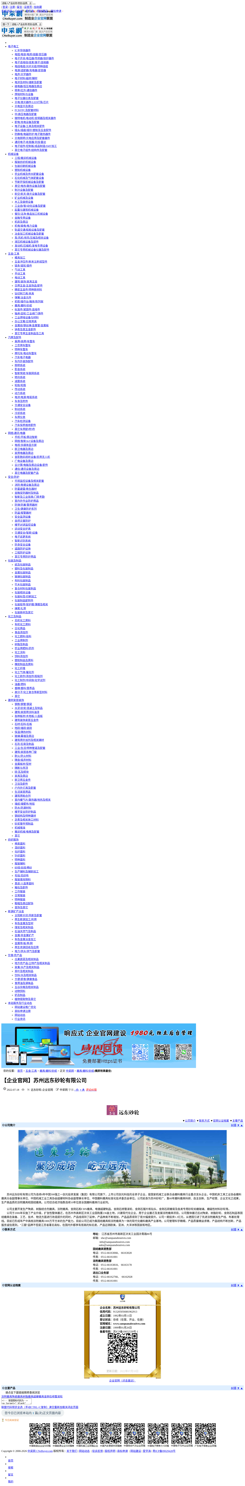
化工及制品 (14, 616)
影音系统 (20, 369)
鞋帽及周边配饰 (24, 903)
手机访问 (6, 11)
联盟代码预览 (9, 1407)
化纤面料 (20, 851)
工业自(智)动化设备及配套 (30, 205)
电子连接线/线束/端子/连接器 (32, 62)
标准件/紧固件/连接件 (27, 309)
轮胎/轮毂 (20, 385)
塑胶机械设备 (23, 170)
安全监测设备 (23, 516)
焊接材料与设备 (24, 94)
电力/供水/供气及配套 (27, 951)
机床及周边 (21, 221)
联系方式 (204, 1120)
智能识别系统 (23, 540)
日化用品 (20, 628)
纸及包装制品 (23, 564)
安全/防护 (13, 477)
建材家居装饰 (16, 700)
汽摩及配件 (14, 337)
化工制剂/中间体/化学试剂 (30, 680)
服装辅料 (20, 863)
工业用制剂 (21, 640)
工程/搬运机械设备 (26, 158)
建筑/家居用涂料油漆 (27, 712)
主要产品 (237, 1120)
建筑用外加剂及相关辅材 (29, 740)
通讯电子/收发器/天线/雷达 (30, 142)
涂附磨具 (6, 1396)
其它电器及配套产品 (27, 473)
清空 (51, 1407)
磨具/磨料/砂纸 (23, 305)
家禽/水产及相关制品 (27, 967)
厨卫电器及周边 (24, 449)
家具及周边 (21, 775)
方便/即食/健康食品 (26, 979)
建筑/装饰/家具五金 (26, 281)
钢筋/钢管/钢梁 (23, 704)
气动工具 (20, 269)
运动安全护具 (23, 528)
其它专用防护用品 (25, 556)
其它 (17, 696)
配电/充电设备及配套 (27, 122)
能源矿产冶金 (16, 911)
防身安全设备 (23, 544)
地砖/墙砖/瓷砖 (23, 728)
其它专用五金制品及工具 (29, 333)
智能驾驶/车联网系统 (27, 373)
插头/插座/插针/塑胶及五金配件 (33, 130)
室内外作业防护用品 (27, 500)
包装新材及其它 (24, 612)
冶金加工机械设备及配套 (29, 233)
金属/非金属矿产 (24, 935)
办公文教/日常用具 (26, 321)
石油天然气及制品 (25, 931)
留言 (19, 7)
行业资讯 (20, 1019)
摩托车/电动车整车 (26, 353)
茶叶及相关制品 (24, 971)
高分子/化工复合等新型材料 (31, 692)
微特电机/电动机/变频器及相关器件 (35, 118)
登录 (5, 7)
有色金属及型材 (24, 923)
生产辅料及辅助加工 (27, 871)
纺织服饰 (13, 839)
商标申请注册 (23, 1011)
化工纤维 (20, 668)
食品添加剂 (21, 632)
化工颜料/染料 (23, 636)
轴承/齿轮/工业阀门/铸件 (29, 313)
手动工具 (20, 273)
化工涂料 (20, 652)
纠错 (233, 1125)
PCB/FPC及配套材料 (27, 110)
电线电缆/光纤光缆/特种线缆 (31, 66)
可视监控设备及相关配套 (29, 480)
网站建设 (42, 11)
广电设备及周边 (24, 461)
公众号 (19, 11)
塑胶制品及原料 (24, 660)
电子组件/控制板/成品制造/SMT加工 (36, 146)
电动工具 (20, 277)
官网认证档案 (221, 1120)
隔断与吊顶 (21, 768)
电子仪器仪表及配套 (27, 98)
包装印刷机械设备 (25, 166)
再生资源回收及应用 (27, 947)
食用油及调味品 (24, 983)
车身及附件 (21, 401)
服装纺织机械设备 (25, 162)
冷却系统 (20, 413)
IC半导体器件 (23, 50)
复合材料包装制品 (25, 588)
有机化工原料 (23, 624)
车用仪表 (20, 417)
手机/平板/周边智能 (26, 437)
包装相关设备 (23, 592)
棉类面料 (20, 843)
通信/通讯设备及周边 (27, 469)
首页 (20, 1070)
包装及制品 (14, 560)
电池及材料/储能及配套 (28, 82)
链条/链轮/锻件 (23, 265)
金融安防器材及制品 (27, 492)
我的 (10, 1481)
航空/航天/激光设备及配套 (30, 193)
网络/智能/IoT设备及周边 (29, 441)
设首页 (28, 7)
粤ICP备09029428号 (164, 1451)
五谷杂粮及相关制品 (27, 987)
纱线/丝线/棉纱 (23, 867)
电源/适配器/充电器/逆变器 (30, 70)
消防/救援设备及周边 (27, 484)
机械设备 (13, 154)
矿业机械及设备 (24, 197)
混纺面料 (20, 847)
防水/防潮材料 (23, 807)
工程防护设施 (23, 552)
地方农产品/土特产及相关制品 (32, 963)
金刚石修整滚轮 (53, 1396)
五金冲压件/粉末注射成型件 (31, 261)
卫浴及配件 (21, 783)
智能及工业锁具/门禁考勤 (30, 496)
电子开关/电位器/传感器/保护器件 (34, 58)
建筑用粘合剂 (23, 795)
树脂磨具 (28, 1396)
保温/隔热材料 (23, 732)
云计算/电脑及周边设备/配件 (31, 465)
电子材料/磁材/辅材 (26, 78)
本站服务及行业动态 (20, 1003)
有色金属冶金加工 (25, 939)
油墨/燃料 (20, 684)
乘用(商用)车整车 (25, 341)
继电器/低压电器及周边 (28, 86)
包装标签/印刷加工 (26, 596)
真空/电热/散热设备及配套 (30, 186)
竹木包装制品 (23, 584)
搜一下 (6, 24)
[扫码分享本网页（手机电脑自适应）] (122, 1348)
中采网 (70, 1070)
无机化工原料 (23, 620)
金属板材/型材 (23, 764)
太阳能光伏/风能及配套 (28, 915)
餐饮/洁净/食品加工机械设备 (31, 213)
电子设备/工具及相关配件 (30, 126)
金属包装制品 (23, 572)
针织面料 (20, 855)
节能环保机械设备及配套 (29, 182)
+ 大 (82, 1089)
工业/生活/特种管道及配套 (30, 748)
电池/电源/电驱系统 (26, 397)
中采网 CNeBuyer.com (40, 1451)
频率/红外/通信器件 (26, 90)
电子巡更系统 (23, 536)
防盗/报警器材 (23, 512)
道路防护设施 (23, 548)
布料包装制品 (23, 580)
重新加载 (59, 1407)
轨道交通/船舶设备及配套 (30, 229)
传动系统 (20, 389)
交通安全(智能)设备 (26, 532)
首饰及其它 (21, 907)
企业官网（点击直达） (122, 1380)
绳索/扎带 (20, 608)
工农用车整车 (23, 345)
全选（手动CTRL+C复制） (33, 1407)
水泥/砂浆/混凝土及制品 (29, 708)
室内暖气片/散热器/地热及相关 (33, 799)
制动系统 (20, 409)
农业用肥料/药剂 (24, 648)
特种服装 (20, 899)
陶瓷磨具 (17, 1396)
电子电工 (13, 46)
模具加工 (20, 257)
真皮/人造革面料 (24, 883)
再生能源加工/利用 (26, 919)
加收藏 (38, 7)
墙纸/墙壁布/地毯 (25, 803)
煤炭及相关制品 (24, 927)
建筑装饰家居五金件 (27, 720)
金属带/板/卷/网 (24, 943)
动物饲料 (20, 991)
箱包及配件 (21, 887)
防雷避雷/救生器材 (26, 488)
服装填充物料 (23, 879)
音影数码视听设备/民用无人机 (32, 457)
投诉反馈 (97, 1451)
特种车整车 (21, 349)
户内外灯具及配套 (25, 787)
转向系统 (20, 377)
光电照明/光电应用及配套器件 (32, 138)
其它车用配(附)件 (25, 429)
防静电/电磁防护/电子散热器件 (33, 134)
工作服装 (20, 891)
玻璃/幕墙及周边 (24, 736)
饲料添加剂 (21, 656)
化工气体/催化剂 (24, 672)
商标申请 (56, 11)
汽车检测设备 (23, 421)
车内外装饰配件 (24, 361)
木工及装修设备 (24, 201)
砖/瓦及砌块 (22, 771)
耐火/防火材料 (23, 756)
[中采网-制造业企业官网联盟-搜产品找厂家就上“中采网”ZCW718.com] (27, 20)
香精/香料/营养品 (25, 688)
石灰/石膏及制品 (24, 744)
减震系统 (20, 381)
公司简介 (190, 1120)
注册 (12, 7)
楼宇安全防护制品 (25, 811)
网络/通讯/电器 (16, 433)
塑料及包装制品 (24, 568)
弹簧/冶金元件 (23, 297)
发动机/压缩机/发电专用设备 (31, 245)
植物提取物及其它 (25, 999)
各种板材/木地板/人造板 (29, 716)
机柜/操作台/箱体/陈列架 (29, 301)
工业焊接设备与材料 (27, 317)
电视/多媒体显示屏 (26, 445)
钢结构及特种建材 (25, 815)
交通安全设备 (23, 405)
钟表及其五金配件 (25, 329)
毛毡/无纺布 (22, 875)
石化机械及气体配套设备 (29, 178)
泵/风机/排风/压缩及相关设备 (32, 237)
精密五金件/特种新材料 (28, 289)
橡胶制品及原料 (24, 664)
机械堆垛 (20, 827)
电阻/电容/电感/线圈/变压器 (31, 54)
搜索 (10, 1467)
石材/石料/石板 (23, 724)
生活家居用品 (23, 791)
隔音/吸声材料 (23, 760)
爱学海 (30, 11)
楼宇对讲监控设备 (25, 524)
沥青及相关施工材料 (27, 819)
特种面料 (20, 859)
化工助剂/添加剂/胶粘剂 (29, 676)
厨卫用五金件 (23, 779)
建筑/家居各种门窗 (26, 752)
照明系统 (20, 365)
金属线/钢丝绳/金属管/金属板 (32, 325)
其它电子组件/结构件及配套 (31, 150)
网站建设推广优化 (25, 1007)
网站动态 (20, 1015)
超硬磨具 (38, 1396)
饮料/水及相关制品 (26, 975)
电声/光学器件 (23, 74)
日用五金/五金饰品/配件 (29, 285)
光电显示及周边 (24, 106)
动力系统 (20, 393)
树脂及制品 (21, 644)
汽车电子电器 (23, 357)
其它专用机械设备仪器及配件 (32, 249)
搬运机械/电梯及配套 (27, 831)
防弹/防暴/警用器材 (26, 504)
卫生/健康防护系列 (26, 508)
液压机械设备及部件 (27, 241)
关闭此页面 (71, 1407)
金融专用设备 (23, 217)
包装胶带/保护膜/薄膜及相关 (31, 604)
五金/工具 (13, 253)
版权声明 (110, 1451)
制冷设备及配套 (24, 190)
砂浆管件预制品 (24, 823)
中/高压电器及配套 (26, 114)
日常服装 (20, 895)
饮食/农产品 (15, 955)
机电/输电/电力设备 (26, 225)
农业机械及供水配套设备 (29, 174)
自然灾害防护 (23, 520)
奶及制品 (20, 995)
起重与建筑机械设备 (27, 209)
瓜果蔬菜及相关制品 (27, 959)
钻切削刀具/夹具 (24, 293)
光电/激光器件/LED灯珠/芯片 (32, 102)
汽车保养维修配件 (25, 425)
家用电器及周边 (24, 453)
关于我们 (71, 1451)
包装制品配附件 (24, 600)
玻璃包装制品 (23, 576)
